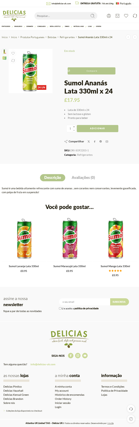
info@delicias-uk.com (61, 3)
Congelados (41, 26)
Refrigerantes (67, 37)
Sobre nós (9, 402)
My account (62, 390)
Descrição (52, 177)
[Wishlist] (13, 53)
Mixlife (110, 423)
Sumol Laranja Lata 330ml (24, 266)
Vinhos (67, 26)
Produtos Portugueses (32, 37)
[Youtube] (85, 355)
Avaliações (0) (83, 177)
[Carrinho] (117, 15)
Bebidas (52, 37)
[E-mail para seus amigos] (106, 141)
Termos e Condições (112, 386)
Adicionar (97, 128)
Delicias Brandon (13, 398)
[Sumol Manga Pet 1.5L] (134, 37)
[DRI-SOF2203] (4, 51)
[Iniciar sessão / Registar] (108, 15)
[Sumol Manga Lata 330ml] (115, 238)
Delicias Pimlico (12, 386)
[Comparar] (13, 60)
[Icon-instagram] (78, 355)
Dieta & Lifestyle (55, 26)
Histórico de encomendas (69, 394)
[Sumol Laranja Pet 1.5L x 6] (128, 37)
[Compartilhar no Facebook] (94, 141)
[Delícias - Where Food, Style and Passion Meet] (15, 15)
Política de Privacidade (114, 390)
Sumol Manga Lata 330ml (115, 266)
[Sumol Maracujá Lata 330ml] (69, 238)
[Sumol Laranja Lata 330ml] (24, 238)
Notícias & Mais (79, 26)
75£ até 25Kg (97, 3)
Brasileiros (18, 26)
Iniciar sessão (63, 402)
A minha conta (63, 386)
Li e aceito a (80, 308)
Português (125, 3)
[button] (14, 258)
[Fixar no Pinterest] (100, 141)
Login (58, 406)
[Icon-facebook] (70, 355)
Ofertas (98, 26)
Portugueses (6, 26)
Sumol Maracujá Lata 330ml (69, 266)
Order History (63, 398)
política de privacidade (86, 308)
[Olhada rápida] (27, 258)
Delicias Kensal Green (16, 394)
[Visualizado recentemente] (131, 419)
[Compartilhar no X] (88, 141)
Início (5, 37)
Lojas (90, 26)
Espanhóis (29, 26)
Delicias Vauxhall (13, 390)
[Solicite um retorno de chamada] (131, 409)
